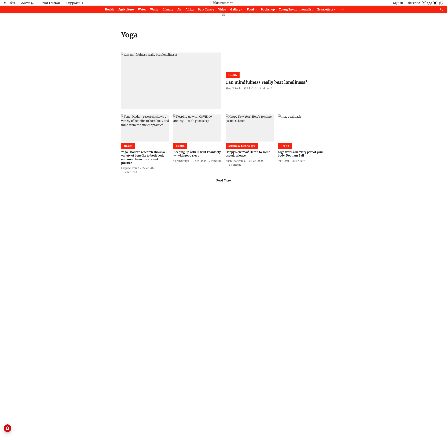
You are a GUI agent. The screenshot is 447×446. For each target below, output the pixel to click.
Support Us (74, 3)
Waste (154, 9)
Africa (190, 9)
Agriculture (126, 9)
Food (250, 9)
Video (222, 9)
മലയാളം (27, 3)
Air (179, 9)
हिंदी (12, 3)
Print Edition (50, 3)
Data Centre (206, 9)
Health (109, 9)
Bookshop (268, 9)
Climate (168, 9)
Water (142, 9)
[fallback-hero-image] (171, 81)
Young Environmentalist (296, 9)
